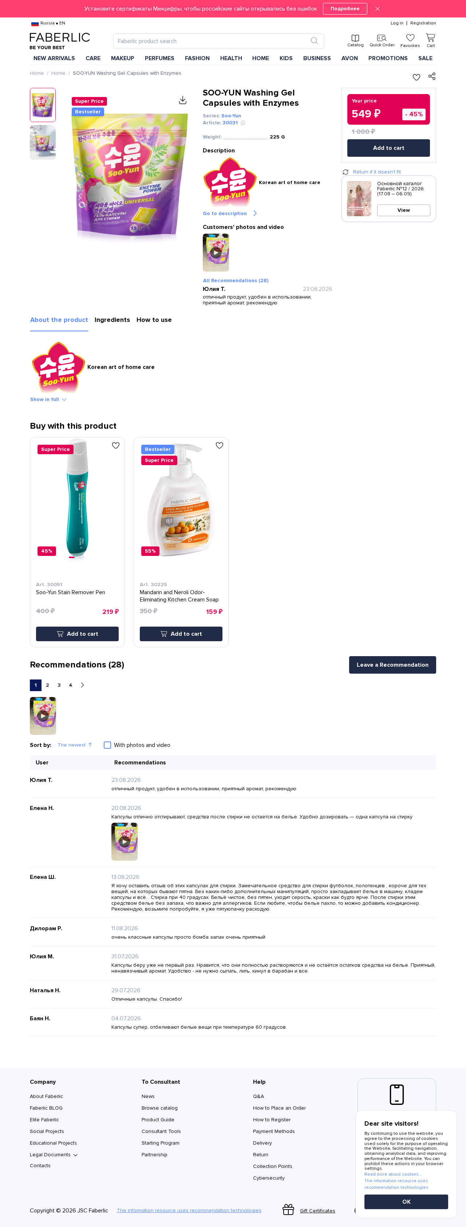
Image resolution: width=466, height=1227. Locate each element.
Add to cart (388, 148)
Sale (425, 58)
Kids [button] (286, 58)
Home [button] (260, 58)
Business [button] (317, 58)
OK (406, 1201)
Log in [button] (397, 23)
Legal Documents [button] (50, 1155)
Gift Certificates (317, 1211)
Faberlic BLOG (46, 1108)
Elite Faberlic (44, 1120)
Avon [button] (349, 58)
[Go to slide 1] (72, 557)
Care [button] (93, 58)
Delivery (262, 1143)
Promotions (388, 58)
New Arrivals (54, 58)
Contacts (40, 1165)
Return (260, 1155)
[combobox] (212, 41)
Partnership (154, 1155)
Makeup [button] (122, 58)
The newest (72, 745)
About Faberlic (46, 1096)
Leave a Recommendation (393, 665)
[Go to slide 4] (82, 557)
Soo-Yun (231, 116)
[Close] (377, 8)
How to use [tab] (154, 320)
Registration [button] (423, 23)
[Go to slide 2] (77, 557)
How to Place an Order (279, 1108)
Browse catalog (160, 1108)
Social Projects (47, 1131)
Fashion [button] (197, 58)
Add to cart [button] (82, 634)
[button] (233, 8)
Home (37, 73)
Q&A (258, 1096)
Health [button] (231, 58)
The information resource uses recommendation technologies (189, 1211)
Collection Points (272, 1166)
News (148, 1096)
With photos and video (142, 745)
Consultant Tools (161, 1131)
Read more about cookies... (393, 1174)
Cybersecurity (269, 1178)
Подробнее (345, 8)
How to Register (272, 1120)
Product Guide (158, 1120)
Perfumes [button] (159, 58)
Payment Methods (274, 1131)
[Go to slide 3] (79, 557)
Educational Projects (53, 1143)
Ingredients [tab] (112, 320)
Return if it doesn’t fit (377, 172)
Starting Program (160, 1143)
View (404, 210)
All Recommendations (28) (235, 280)
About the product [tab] (59, 320)
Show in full (44, 399)
